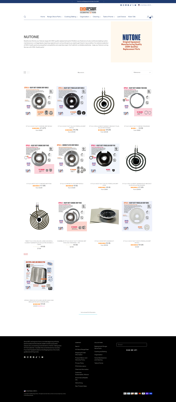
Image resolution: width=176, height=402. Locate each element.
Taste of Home (98, 363)
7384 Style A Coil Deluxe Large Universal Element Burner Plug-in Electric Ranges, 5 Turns (39, 242)
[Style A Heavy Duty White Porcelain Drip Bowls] (137, 216)
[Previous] (72, 1)
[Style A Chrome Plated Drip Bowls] (71, 158)
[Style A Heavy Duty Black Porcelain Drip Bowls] (71, 101)
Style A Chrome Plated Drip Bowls (71, 183)
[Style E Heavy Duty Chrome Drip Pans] (39, 158)
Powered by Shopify (28, 395)
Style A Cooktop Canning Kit (104, 241)
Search (77, 346)
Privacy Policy (79, 363)
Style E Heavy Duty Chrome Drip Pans (39, 183)
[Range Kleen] (88, 10)
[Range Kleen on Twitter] (133, 5)
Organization (98, 354)
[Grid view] (25, 72)
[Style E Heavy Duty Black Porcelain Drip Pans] (104, 158)
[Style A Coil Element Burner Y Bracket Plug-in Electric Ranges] (104, 101)
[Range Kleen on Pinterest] (128, 5)
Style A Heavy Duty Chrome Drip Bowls (39, 126)
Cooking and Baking (100, 351)
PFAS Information (80, 366)
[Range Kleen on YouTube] (135, 5)
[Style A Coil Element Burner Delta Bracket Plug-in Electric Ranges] (137, 158)
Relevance (137, 72)
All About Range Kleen (82, 349)
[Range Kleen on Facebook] (121, 5)
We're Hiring (79, 383)
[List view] (28, 72)
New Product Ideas (81, 386)
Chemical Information (82, 369)
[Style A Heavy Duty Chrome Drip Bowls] (39, 101)
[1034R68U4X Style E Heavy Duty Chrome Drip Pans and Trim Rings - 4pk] (71, 216)
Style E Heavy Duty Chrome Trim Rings (137, 126)
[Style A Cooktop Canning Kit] (104, 216)
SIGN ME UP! (131, 350)
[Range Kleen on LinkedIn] (126, 5)
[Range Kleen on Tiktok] (130, 5)
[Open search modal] (25, 17)
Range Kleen (36, 393)
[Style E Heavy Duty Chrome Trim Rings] (137, 101)
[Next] (104, 1)
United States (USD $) (145, 5)
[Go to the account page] (147, 17)
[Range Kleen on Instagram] (123, 5)
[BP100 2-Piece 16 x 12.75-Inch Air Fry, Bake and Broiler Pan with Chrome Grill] (39, 275)
